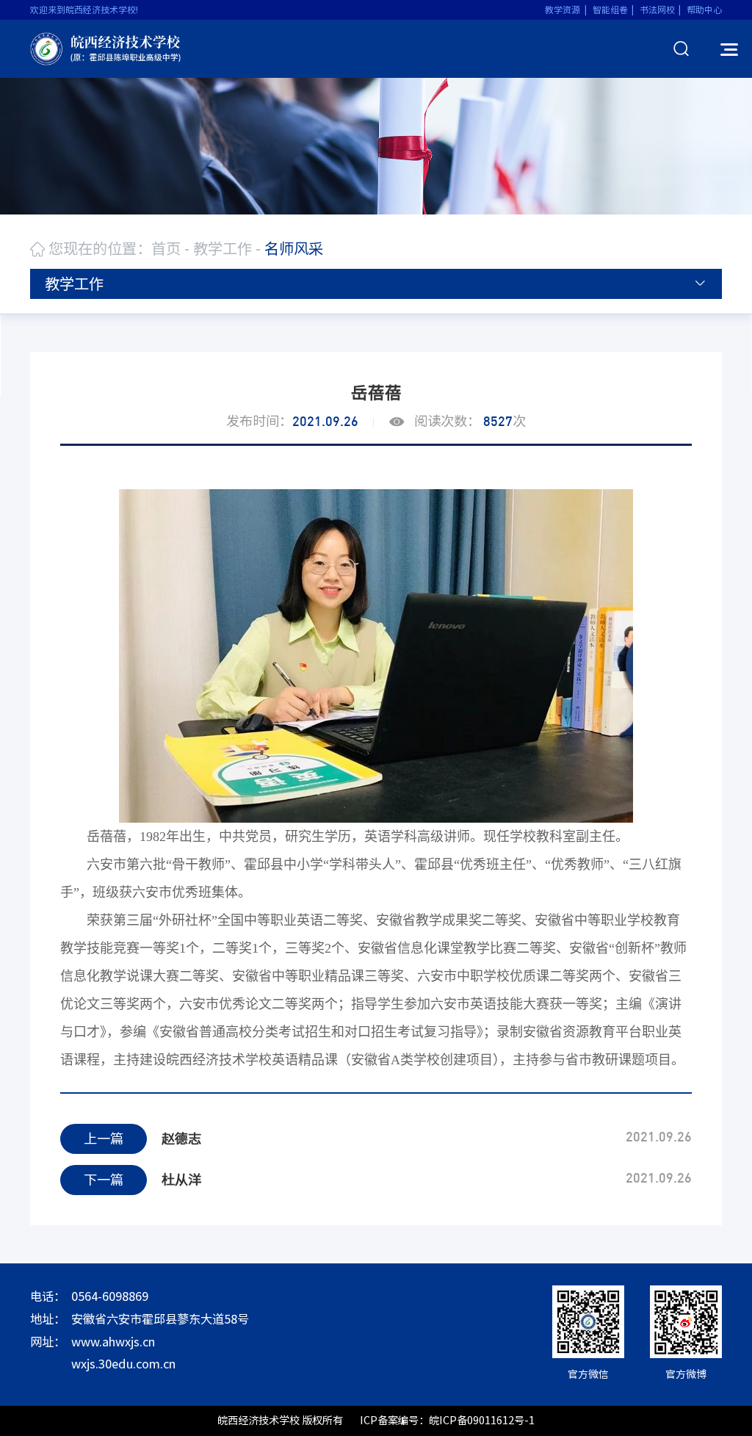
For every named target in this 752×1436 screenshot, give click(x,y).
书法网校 (657, 9)
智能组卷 (610, 9)
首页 (166, 248)
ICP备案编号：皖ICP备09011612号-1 (447, 1420)
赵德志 (181, 1138)
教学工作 (222, 248)
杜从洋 (181, 1179)
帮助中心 (704, 9)
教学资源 (562, 9)
